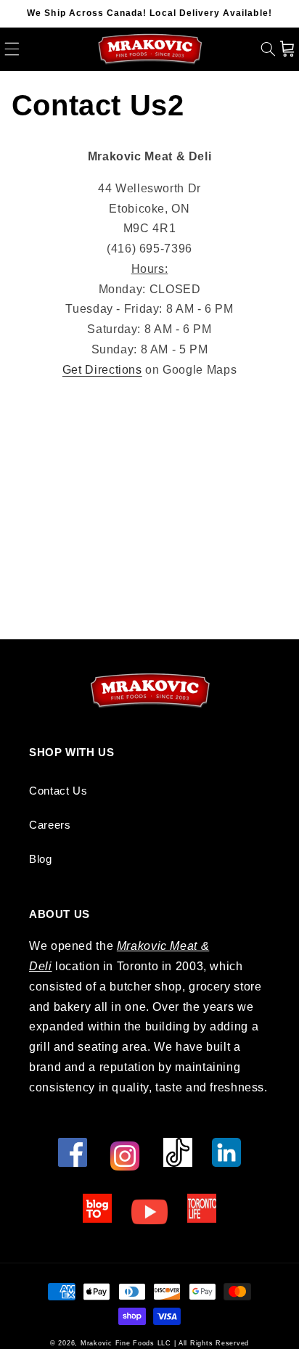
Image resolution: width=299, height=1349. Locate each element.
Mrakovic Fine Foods (118, 1343)
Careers (49, 825)
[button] (11, 48)
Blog (40, 859)
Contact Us (58, 791)
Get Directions (102, 370)
